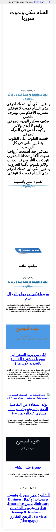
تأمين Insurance (20, 504)
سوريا (24, 495)
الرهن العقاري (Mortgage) (23, 518)
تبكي (35, 495)
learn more (39, 2)
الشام (45, 495)
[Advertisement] (28, 58)
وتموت (12, 495)
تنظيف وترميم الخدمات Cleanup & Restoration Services (28, 512)
